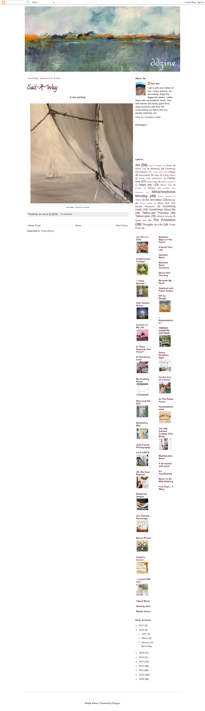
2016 (142, 630)
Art (137, 165)
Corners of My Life (142, 326)
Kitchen (151, 188)
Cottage (171, 172)
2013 (142, 661)
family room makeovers (150, 178)
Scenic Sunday (146, 203)
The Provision (164, 220)
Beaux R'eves (143, 538)
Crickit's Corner (140, 558)
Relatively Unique (141, 495)
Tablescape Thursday (155, 212)
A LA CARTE (142, 452)
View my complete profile (148, 117)
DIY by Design (162, 297)
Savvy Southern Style (164, 355)
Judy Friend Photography (143, 446)
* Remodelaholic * (166, 320)
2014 (142, 657)
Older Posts (121, 225)
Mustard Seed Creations (164, 265)
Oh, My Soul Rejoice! (142, 473)
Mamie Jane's (143, 611)
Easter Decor (169, 175)
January (146, 642)
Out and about (153, 199)
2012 (142, 666)
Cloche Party (158, 172)
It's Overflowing (165, 472)
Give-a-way (152, 182)
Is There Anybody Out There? (143, 349)
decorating (144, 175)
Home (78, 225)
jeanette (138, 188)
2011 (141, 670)
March (145, 638)
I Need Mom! (143, 601)
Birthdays (155, 168)
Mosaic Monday (165, 196)
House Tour (166, 185)
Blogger (116, 703)
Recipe (171, 200)
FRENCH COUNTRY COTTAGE (164, 330)
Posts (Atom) (47, 231)
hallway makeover (168, 182)
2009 (142, 679)
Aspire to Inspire (155, 166)
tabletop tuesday (164, 216)
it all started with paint (165, 464)
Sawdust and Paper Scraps (166, 289)
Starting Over (143, 606)
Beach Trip (140, 169)
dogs (156, 175)
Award (169, 165)
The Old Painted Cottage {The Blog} (166, 432)
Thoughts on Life (152, 224)
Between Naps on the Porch (165, 239)
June (144, 633)
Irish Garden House (143, 304)
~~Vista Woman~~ (141, 282)
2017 (142, 625)
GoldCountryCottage (143, 260)
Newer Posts (34, 225)
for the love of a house (165, 378)
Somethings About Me (162, 209)
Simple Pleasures (145, 206)
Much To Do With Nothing (166, 480)
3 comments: (66, 214)
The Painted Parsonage (142, 517)
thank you (140, 220)
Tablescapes (142, 216)
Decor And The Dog (164, 274)
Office (138, 200)
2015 (142, 652)
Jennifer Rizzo (163, 256)
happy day (145, 184)
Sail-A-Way (42, 88)
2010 (142, 674)
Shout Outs (163, 203)
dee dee (155, 83)
